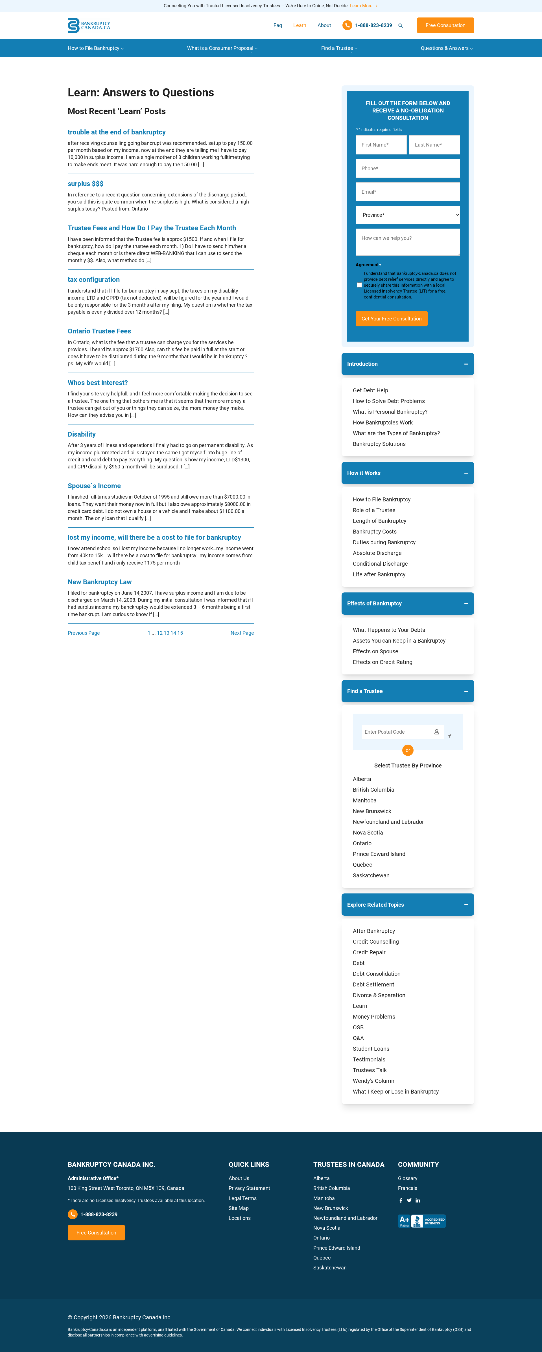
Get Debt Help (370, 390)
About (324, 25)
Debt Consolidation (377, 973)
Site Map (239, 1208)
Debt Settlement (373, 984)
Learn (299, 25)
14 (173, 633)
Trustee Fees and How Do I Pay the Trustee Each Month (152, 228)
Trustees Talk (370, 1070)
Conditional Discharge (380, 563)
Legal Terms (243, 1198)
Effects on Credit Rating (382, 662)
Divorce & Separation (379, 995)
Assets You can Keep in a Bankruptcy (399, 640)
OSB (358, 1027)
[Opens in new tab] (422, 1221)
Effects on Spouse (375, 651)
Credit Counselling (376, 941)
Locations (240, 1218)
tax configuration (94, 280)
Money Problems (374, 1016)
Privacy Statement (249, 1188)
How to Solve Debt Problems (389, 401)
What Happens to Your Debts (389, 630)
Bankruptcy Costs (375, 531)
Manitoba (365, 800)
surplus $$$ (86, 184)
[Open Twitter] (409, 1200)
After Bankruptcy (374, 931)
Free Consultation (445, 25)
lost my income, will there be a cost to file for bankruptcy (154, 537)
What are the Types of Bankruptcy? (396, 433)
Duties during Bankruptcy (384, 542)
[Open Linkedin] (418, 1200)
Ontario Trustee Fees (99, 331)
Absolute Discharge (377, 553)
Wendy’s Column (373, 1080)
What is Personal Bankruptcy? (390, 411)
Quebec (362, 864)
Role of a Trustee (374, 510)
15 (180, 633)
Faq (278, 25)
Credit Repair (369, 952)
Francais (407, 1188)
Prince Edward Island (379, 854)
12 (160, 633)
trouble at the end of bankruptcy (117, 132)
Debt (359, 963)
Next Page (242, 633)
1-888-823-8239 (98, 1214)
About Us (239, 1178)
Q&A (358, 1038)
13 (166, 633)
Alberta (362, 779)
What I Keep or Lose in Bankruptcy (396, 1091)
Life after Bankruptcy (379, 574)
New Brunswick (372, 811)
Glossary (408, 1178)
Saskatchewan (371, 875)
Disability (82, 434)
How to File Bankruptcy (381, 499)
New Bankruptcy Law (100, 582)
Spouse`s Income (94, 486)
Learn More (361, 5)
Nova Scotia (368, 832)
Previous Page (84, 633)
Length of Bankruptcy (379, 520)
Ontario (362, 843)
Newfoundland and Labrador (388, 821)
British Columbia (373, 789)
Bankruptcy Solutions (379, 444)
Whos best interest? (98, 383)
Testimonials (369, 1059)
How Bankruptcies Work (383, 422)
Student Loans (371, 1048)
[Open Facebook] (401, 1200)
